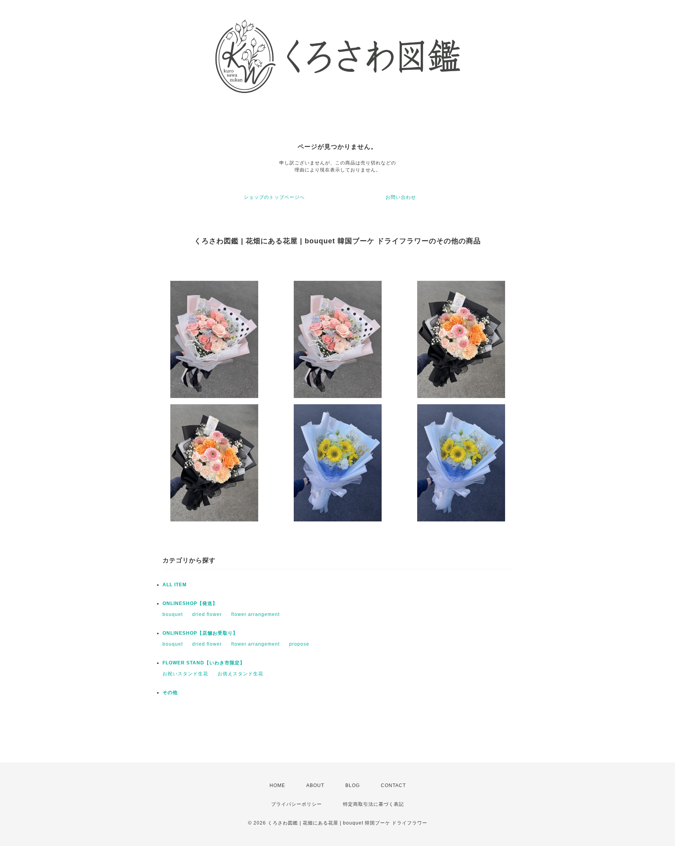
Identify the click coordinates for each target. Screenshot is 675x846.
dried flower (207, 614)
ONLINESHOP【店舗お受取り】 (200, 633)
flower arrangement (255, 614)
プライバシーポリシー (296, 804)
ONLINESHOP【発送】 (190, 603)
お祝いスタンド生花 (185, 673)
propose (299, 644)
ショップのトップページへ (274, 197)
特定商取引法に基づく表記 (373, 804)
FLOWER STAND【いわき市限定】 (203, 663)
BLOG (352, 785)
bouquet (172, 614)
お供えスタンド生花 (240, 673)
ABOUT (315, 785)
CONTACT (393, 785)
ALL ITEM (174, 584)
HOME (277, 785)
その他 (170, 692)
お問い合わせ (401, 197)
